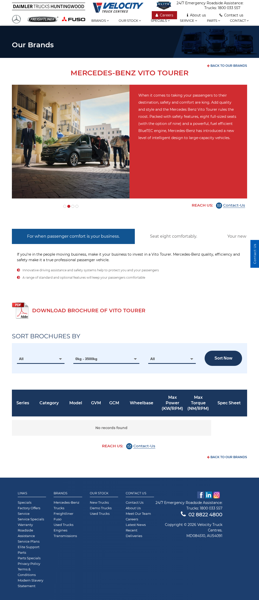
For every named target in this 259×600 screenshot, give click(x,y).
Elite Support (28, 547)
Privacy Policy (29, 564)
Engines (60, 530)
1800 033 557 (229, 8)
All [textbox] (21, 359)
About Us (133, 508)
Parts (212, 20)
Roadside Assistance (26, 533)
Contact (238, 20)
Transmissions (65, 536)
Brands (99, 20)
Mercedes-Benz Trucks (66, 505)
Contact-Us (234, 205)
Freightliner (63, 514)
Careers (166, 15)
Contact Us (136, 493)
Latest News (136, 525)
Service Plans (28, 541)
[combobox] (40, 359)
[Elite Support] (166, 5)
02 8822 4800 (205, 515)
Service (187, 20)
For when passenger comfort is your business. (73, 236)
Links (22, 493)
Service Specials (31, 519)
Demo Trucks (101, 508)
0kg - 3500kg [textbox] (86, 359)
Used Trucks (63, 525)
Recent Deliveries (134, 533)
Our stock (129, 20)
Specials (159, 20)
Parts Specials (29, 558)
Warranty (25, 525)
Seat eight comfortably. (173, 236)
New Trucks (99, 502)
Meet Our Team (138, 514)
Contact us (233, 15)
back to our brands (228, 66)
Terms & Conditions (27, 572)
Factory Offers (29, 508)
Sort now (223, 358)
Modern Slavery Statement (30, 583)
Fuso (57, 519)
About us (198, 15)
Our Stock (99, 493)
